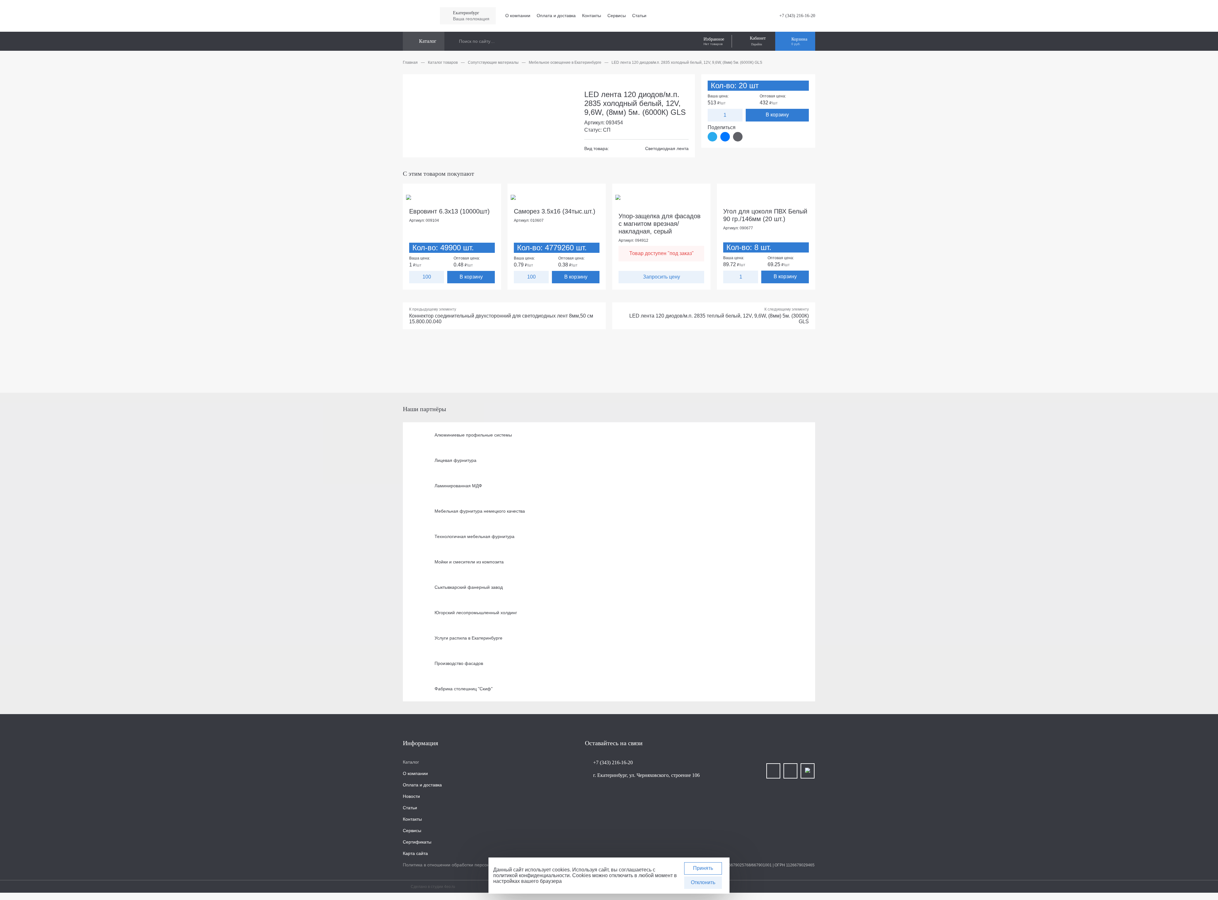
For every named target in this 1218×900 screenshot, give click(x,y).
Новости (411, 796)
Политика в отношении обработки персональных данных (462, 864)
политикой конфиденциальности (531, 875)
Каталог (411, 762)
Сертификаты (417, 841)
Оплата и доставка (556, 15)
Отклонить (703, 882)
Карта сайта (415, 853)
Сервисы (616, 15)
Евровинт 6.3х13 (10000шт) (449, 211)
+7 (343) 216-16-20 (797, 15)
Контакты (591, 15)
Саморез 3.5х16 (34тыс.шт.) (554, 211)
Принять (703, 868)
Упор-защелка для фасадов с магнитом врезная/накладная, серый (660, 224)
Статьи (639, 15)
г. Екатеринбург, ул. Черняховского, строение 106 (646, 775)
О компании (517, 15)
